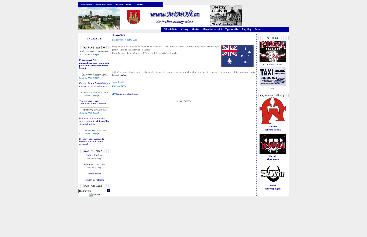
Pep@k (182, 101)
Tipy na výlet (232, 29)
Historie (139, 4)
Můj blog (246, 29)
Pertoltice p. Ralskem (94, 164)
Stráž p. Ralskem (94, 155)
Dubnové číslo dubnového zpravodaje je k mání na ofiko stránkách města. (94, 121)
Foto (257, 29)
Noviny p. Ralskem (94, 179)
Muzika (195, 29)
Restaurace (86, 4)
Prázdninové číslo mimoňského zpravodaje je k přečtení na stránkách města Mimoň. (94, 64)
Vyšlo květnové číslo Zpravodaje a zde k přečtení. (93, 102)
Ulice (128, 4)
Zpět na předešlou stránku (127, 94)
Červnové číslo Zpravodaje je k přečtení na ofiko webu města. (94, 84)
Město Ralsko (94, 173)
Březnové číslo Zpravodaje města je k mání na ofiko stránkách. (92, 141)
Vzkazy (184, 29)
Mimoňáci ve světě (212, 29)
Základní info (170, 29)
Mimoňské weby (104, 4)
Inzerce (119, 4)
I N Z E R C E (94, 38)
